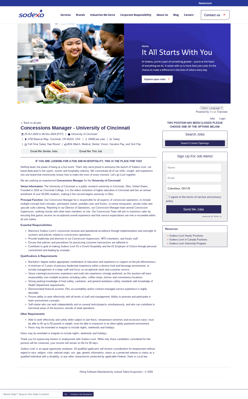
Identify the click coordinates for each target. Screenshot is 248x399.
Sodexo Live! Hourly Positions (186, 235)
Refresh (164, 371)
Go (66, 394)
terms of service (196, 196)
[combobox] (211, 108)
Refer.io (217, 216)
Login (222, 118)
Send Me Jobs (193, 209)
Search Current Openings (195, 143)
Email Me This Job (90, 151)
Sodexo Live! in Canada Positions (188, 239)
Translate (222, 111)
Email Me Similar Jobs (44, 151)
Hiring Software (88, 371)
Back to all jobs (32, 122)
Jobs (212, 118)
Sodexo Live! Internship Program (187, 243)
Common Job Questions (81, 394)
